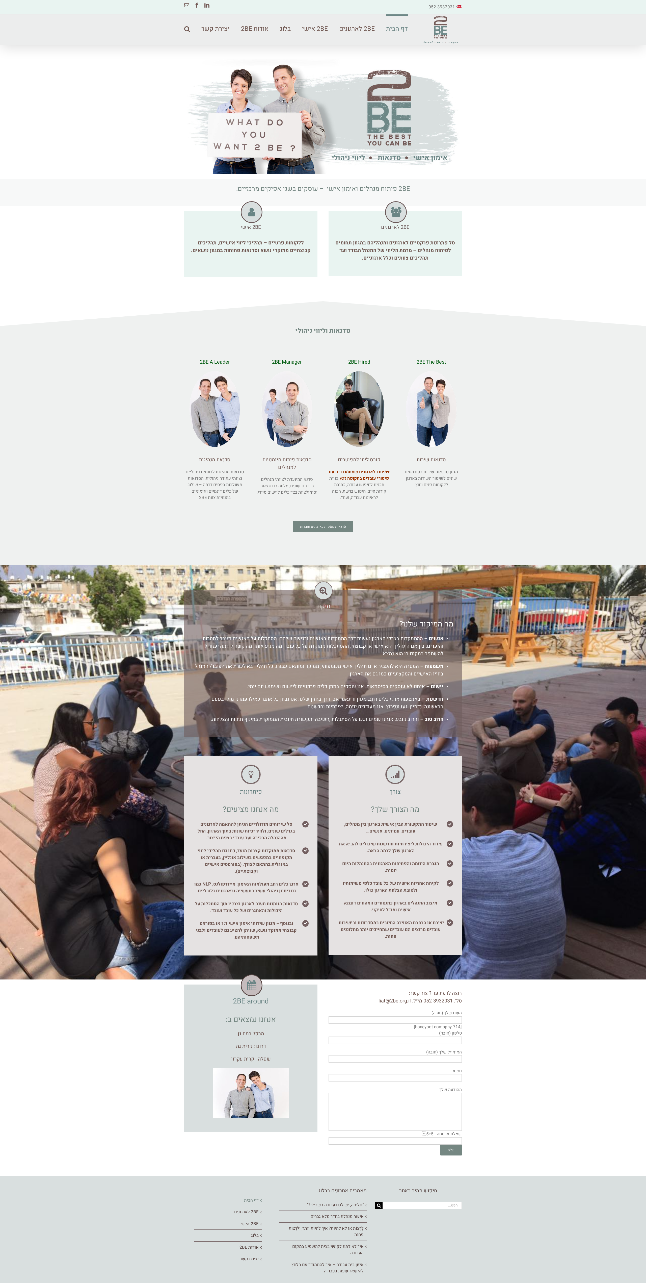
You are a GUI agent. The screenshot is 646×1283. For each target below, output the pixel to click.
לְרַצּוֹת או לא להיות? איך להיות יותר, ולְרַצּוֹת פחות (326, 1231)
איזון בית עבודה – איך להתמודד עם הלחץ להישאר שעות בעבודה (327, 1268)
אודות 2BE (249, 1247)
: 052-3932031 (442, 7)
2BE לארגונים (246, 1212)
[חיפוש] (187, 28)
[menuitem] (391, 28)
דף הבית (251, 1200)
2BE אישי (250, 1224)
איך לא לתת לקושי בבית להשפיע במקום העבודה (328, 1249)
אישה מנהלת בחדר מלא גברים (337, 1216)
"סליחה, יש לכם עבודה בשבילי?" (335, 1205)
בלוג (255, 1235)
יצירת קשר (249, 1259)
